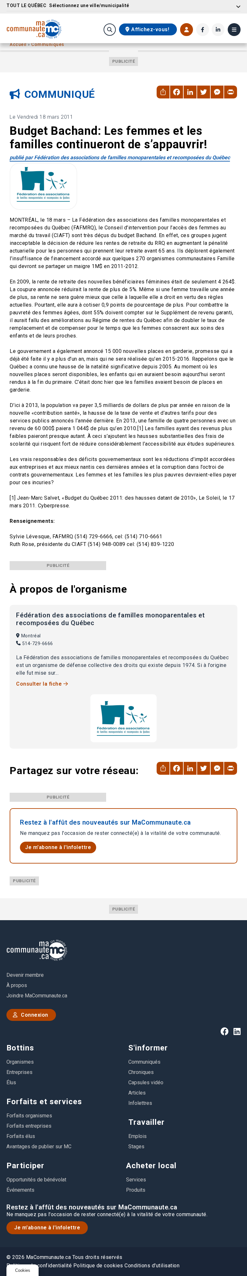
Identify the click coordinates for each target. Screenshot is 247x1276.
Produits (135, 1190)
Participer (25, 1165)
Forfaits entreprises (28, 1126)
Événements (20, 1190)
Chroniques (141, 1072)
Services (136, 1180)
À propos (16, 985)
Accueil (19, 44)
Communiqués (47, 44)
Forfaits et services (44, 1101)
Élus (11, 1082)
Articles (137, 1093)
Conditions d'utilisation (151, 1265)
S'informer (148, 1047)
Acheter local (151, 1165)
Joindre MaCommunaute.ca (36, 996)
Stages (136, 1146)
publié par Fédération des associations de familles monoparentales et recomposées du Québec (120, 157)
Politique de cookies (98, 1265)
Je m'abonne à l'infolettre (58, 847)
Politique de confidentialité (39, 1265)
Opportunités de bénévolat (36, 1180)
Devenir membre (25, 975)
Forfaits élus (20, 1136)
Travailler (146, 1122)
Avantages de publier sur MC (38, 1146)
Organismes (20, 1062)
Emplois (137, 1136)
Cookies (22, 1270)
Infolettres (140, 1103)
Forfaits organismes (29, 1116)
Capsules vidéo (145, 1082)
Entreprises (19, 1072)
